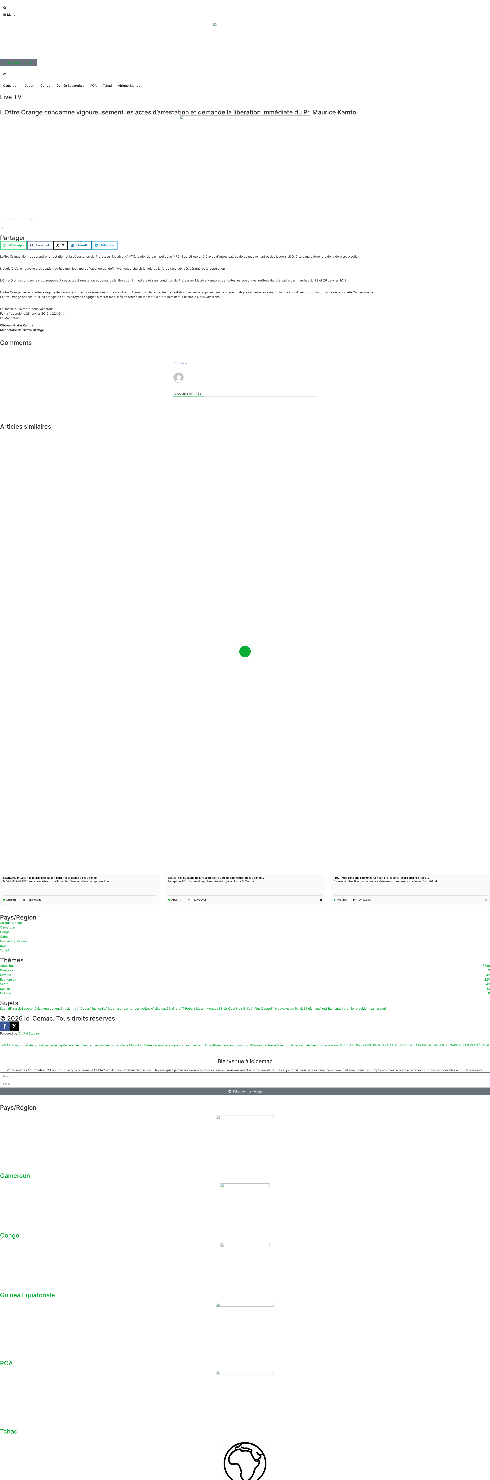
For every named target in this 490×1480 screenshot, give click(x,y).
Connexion (181, 363)
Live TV (11, 97)
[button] (13, 245)
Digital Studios (29, 1033)
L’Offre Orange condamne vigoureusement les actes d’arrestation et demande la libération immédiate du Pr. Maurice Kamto (178, 112)
